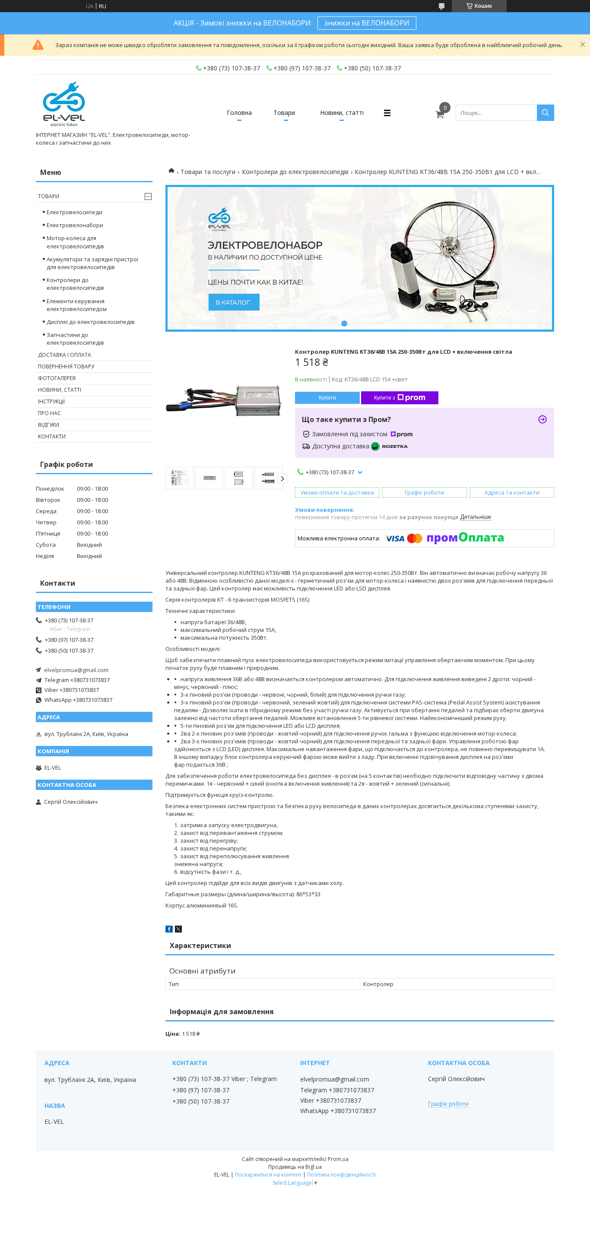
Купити (327, 398)
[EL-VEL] (64, 105)
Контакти (52, 436)
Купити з (384, 398)
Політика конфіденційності (341, 1174)
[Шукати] (545, 113)
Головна (239, 112)
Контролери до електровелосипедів (295, 172)
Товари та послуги (208, 172)
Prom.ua (338, 1159)
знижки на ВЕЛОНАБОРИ (366, 23)
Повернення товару (66, 366)
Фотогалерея (57, 378)
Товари (284, 112)
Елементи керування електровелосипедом (77, 305)
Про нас (49, 413)
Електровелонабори (75, 225)
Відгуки (48, 424)
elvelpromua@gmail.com (76, 669)
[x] (178, 930)
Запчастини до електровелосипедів (75, 338)
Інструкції (51, 401)
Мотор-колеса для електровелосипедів (75, 242)
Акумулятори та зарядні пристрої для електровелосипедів (92, 263)
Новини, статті (342, 112)
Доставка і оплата (64, 354)
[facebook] (169, 930)
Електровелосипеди (74, 212)
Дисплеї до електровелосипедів (91, 322)
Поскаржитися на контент (268, 1174)
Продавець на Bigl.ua (295, 1167)
